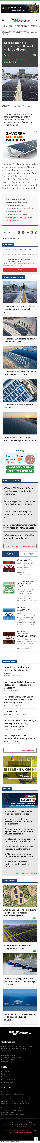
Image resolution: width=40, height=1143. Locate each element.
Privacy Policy (5, 1141)
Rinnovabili (7, 26)
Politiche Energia (21, 26)
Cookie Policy (12, 1133)
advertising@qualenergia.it (16, 1094)
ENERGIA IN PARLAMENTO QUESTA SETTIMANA (26, 633)
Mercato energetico (8, 1079)
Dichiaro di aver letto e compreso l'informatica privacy (19, 260)
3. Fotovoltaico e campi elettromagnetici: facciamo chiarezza (17, 864)
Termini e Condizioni (25, 1133)
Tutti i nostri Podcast (26, 873)
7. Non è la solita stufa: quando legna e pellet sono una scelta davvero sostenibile (19, 831)
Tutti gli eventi (28, 750)
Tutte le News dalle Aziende (21, 546)
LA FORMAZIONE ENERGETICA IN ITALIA (25, 584)
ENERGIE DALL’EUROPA (23, 609)
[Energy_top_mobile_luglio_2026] (20, 8)
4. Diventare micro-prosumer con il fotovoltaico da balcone (19, 855)
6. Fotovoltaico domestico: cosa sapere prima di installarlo (20, 840)
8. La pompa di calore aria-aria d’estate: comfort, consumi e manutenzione (19, 821)
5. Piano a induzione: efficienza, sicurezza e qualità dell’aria (19, 847)
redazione (24, 1126)
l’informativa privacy (30, 263)
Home (4, 31)
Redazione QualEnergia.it (15, 59)
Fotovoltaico (12, 31)
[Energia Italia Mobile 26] (20, 462)
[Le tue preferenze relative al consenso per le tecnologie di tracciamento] (36, 1139)
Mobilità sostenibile (8, 1082)
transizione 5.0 (13, 239)
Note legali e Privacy (28, 1130)
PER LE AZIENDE (9, 1087)
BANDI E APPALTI (25, 560)
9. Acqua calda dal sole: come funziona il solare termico (18, 812)
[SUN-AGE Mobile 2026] (20, 144)
